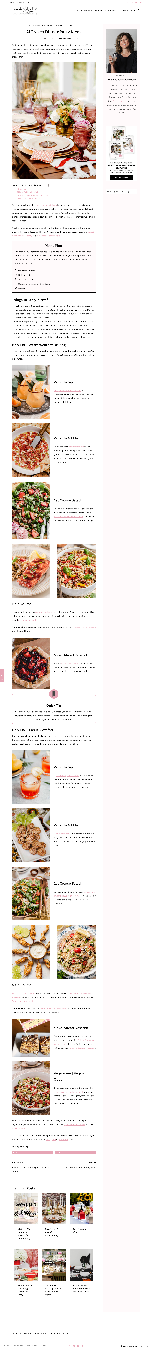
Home (6, 1346)
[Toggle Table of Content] (45, 185)
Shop (27, 3)
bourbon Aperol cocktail (67, 775)
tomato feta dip (76, 446)
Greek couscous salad (22, 1001)
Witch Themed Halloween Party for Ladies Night (81, 1288)
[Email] (141, 2)
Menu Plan (21, 189)
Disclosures (18, 1346)
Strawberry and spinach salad (68, 516)
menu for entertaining (46, 205)
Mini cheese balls (62, 833)
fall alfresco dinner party (49, 235)
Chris (32, 38)
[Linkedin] (82, 1346)
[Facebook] (127, 2)
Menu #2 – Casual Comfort (29, 198)
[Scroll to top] (146, 1312)
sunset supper (19, 1128)
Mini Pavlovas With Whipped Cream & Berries (30, 1167)
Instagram (51, 1139)
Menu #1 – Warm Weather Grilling (32, 195)
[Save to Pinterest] (2, 675)
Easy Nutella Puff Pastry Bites (81, 1165)
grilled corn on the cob (85, 627)
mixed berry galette (71, 663)
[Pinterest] (136, 2)
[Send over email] (2, 680)
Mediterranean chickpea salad (68, 1091)
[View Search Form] (138, 10)
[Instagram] (131, 2)
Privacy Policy (33, 1346)
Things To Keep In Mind (27, 192)
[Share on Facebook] (2, 671)
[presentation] (26, 1208)
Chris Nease (118, 101)
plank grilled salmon (45, 612)
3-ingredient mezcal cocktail (67, 390)
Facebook (63, 1139)
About (12, 3)
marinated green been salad (53, 1008)
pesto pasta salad (27, 620)
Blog (132, 10)
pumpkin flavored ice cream (81, 1048)
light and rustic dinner (74, 1124)
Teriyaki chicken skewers (24, 993)
